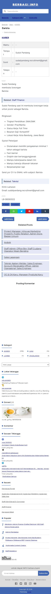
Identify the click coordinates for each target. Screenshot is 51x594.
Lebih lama (42, 219)
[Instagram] (30, 584)
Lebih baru (8, 219)
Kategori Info (17, 18)
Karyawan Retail (8, 512)
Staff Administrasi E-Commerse (13, 502)
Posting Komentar (10, 32)
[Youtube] (35, 584)
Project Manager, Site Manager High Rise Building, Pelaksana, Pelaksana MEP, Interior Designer (23, 539)
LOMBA (7, 356)
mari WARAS (7, 442)
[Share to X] (22, 211)
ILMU (31, 351)
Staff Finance (18, 100)
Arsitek (7, 242)
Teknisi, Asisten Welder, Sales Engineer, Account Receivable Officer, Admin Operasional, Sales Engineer (23, 266)
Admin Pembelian (12, 532)
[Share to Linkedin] (37, 211)
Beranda (5, 18)
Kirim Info (33, 18)
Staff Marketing (11, 551)
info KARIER (6, 380)
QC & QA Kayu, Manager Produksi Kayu (23, 274)
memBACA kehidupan (10, 453)
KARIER (5, 37)
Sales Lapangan (12, 257)
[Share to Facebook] (6, 211)
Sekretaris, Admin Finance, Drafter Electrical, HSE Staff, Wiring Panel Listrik (24, 525)
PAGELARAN (34, 356)
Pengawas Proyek (8, 489)
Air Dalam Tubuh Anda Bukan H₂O (14, 445)
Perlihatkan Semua (9, 476)
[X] (20, 584)
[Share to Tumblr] (45, 211)
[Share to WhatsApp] (14, 211)
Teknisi (15, 181)
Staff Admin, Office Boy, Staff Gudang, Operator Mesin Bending (23, 249)
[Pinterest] (25, 584)
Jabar (6, 204)
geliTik (4, 466)
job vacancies (6, 388)
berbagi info (25, 4)
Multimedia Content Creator (16, 545)
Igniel (29, 592)
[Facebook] (16, 584)
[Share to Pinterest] (29, 211)
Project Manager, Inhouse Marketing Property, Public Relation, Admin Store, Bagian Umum (23, 233)
